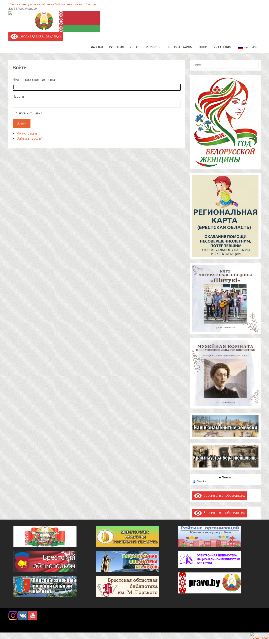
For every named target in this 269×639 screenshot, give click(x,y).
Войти (21, 123)
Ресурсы (153, 47)
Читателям (222, 47)
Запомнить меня (29, 113)
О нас (135, 47)
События (116, 47)
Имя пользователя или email (34, 80)
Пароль (18, 96)
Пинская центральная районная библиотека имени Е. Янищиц (53, 4)
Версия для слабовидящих (39, 36)
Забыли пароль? (30, 138)
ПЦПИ (203, 47)
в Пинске (225, 477)
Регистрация (27, 8)
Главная (96, 47)
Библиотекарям (179, 47)
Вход (11, 8)
